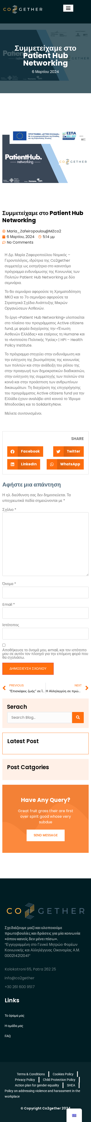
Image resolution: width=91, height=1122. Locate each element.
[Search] (78, 717)
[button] (25, 451)
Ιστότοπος (10, 625)
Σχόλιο (9, 510)
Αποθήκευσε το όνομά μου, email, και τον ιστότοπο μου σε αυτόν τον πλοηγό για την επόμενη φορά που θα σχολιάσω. (45, 653)
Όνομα (9, 584)
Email (8, 604)
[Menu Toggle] (68, 8)
